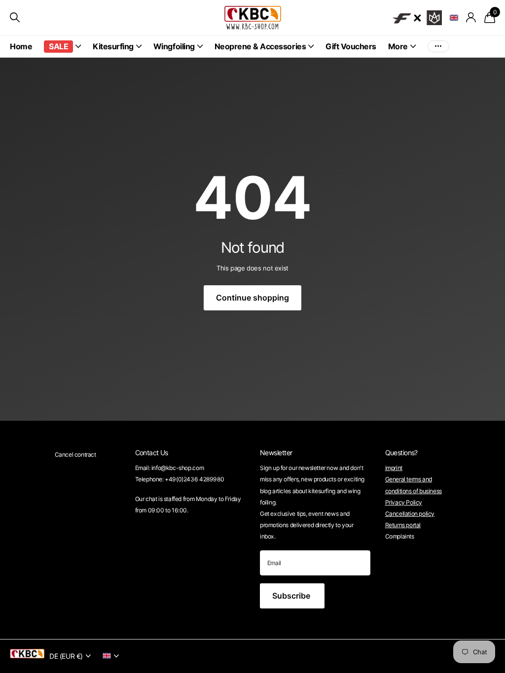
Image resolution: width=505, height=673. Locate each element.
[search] (15, 17)
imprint (393, 467)
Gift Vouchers (350, 46)
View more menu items (438, 46)
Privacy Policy (404, 502)
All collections (62, 47)
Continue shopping (252, 298)
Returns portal (403, 525)
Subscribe (292, 596)
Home (21, 46)
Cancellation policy (410, 513)
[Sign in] (471, 17)
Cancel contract (75, 454)
